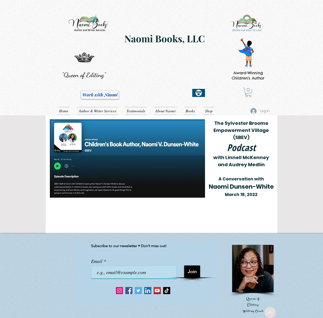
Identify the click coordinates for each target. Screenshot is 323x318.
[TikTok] (166, 290)
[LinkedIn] (147, 290)
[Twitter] (138, 290)
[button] (248, 92)
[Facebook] (128, 290)
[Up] (270, 312)
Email (97, 261)
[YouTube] (157, 290)
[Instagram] (119, 290)
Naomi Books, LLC (164, 38)
